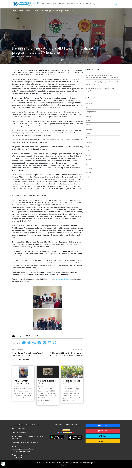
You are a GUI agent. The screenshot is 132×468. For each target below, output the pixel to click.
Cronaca (61, 4)
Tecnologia (89, 168)
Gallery (88, 133)
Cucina (88, 120)
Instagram (104, 431)
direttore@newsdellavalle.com (23, 449)
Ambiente (21, 11)
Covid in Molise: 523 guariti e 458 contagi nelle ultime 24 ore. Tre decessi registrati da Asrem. (66, 354)
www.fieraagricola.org (62, 279)
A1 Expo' (28, 336)
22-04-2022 (23, 56)
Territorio (71, 4)
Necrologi (89, 142)
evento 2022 (35, 336)
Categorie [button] (51, 4)
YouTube (103, 441)
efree (69, 465)
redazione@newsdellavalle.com (23, 451)
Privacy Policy (17, 455)
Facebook (103, 425)
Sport (87, 164)
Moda (87, 138)
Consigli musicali (91, 112)
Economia (89, 129)
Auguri (88, 107)
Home (43, 4)
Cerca (115, 4)
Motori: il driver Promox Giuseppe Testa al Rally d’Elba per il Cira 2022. (27, 354)
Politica (88, 146)
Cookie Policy (17, 457)
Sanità (88, 151)
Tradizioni (89, 177)
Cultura (88, 125)
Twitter (103, 436)
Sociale (88, 155)
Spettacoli (89, 159)
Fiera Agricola (20, 336)
